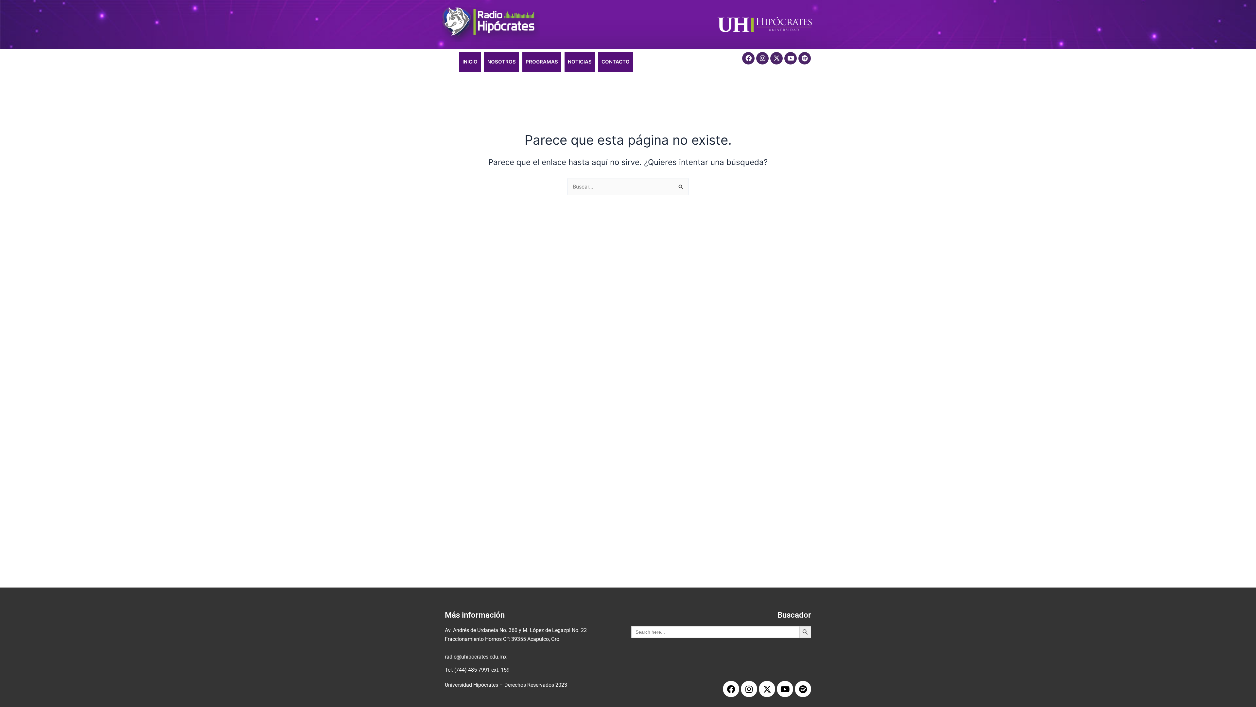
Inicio (470, 62)
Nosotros (501, 62)
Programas (542, 62)
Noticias (580, 62)
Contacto (616, 62)
